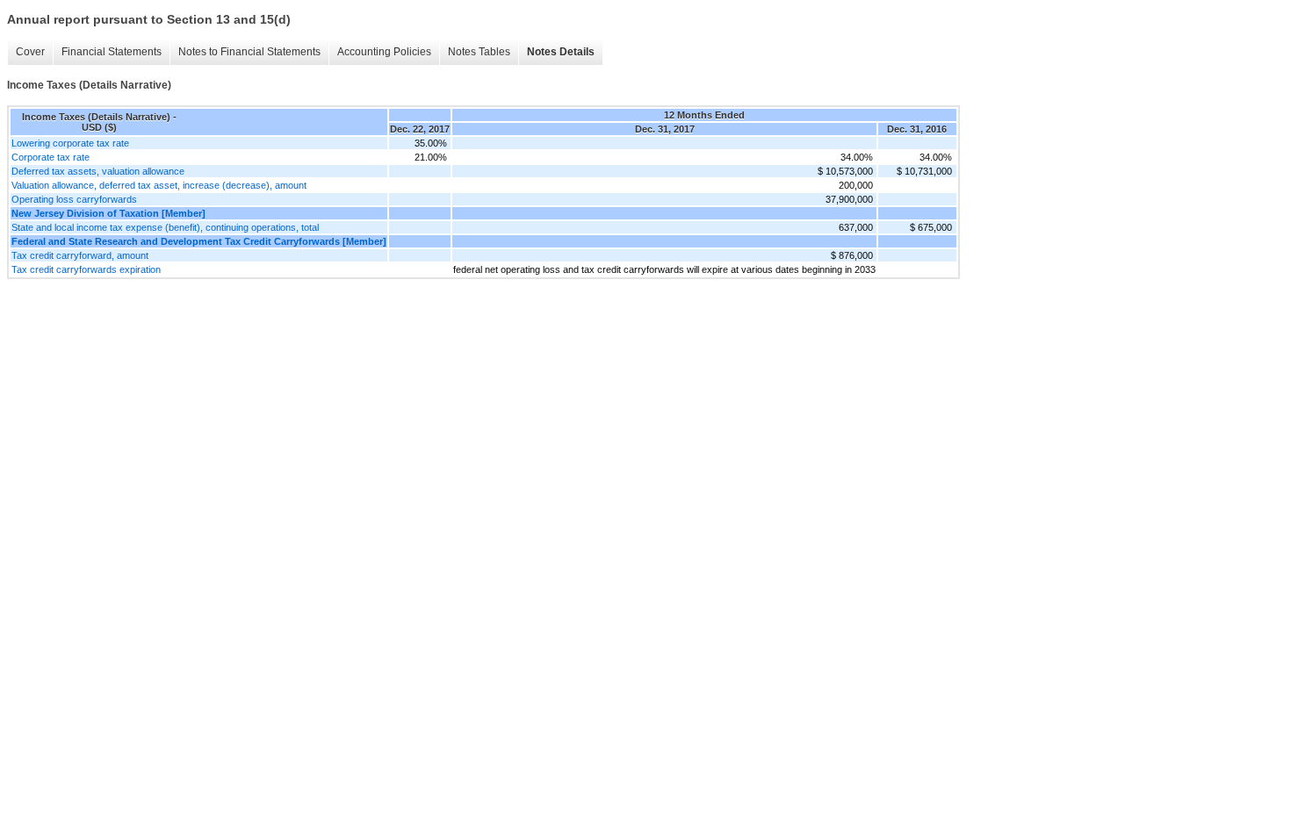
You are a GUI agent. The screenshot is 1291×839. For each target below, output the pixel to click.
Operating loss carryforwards (74, 199)
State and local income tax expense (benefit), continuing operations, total (165, 227)
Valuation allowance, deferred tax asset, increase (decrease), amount (159, 185)
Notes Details (561, 52)
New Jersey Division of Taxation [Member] (108, 213)
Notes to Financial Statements (249, 52)
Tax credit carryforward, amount (79, 255)
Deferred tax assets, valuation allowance (97, 171)
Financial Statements (111, 52)
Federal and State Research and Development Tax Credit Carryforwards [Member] (198, 241)
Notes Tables (479, 52)
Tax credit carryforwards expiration (86, 269)
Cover (30, 52)
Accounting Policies (384, 52)
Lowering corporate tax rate (70, 143)
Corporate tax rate (50, 157)
